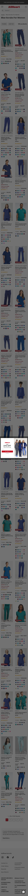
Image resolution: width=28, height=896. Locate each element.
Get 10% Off (7, 451)
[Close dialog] (26, 438)
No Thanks (7, 453)
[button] (23, 892)
